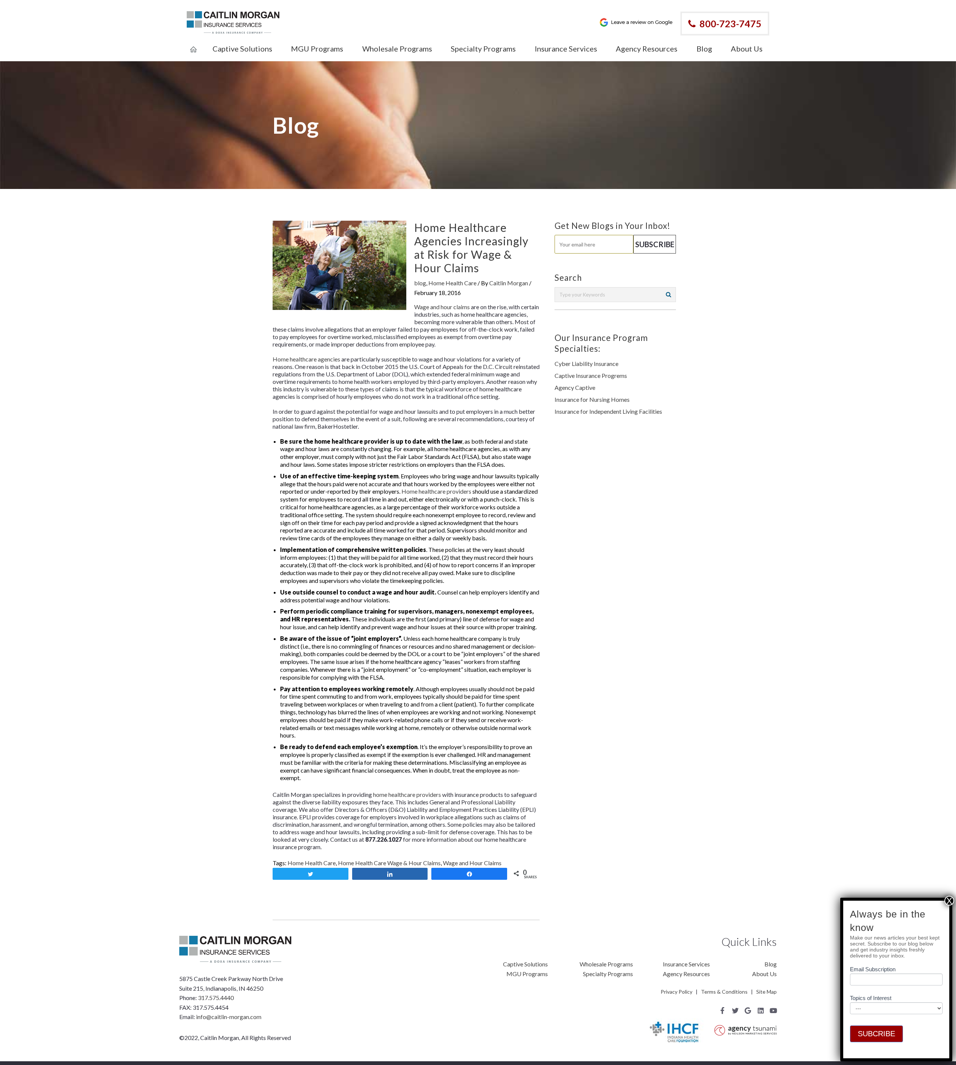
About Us (764, 973)
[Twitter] (735, 1010)
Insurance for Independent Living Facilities (608, 411)
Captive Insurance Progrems (591, 375)
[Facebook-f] (722, 1010)
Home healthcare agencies (306, 359)
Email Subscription (873, 969)
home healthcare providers (407, 794)
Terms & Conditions (724, 991)
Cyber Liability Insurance (586, 363)
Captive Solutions (525, 964)
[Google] (748, 1010)
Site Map (766, 991)
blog (420, 282)
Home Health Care (452, 282)
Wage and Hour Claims (472, 862)
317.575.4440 (216, 997)
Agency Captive (575, 387)
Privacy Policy (676, 991)
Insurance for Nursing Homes (592, 399)
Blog (770, 964)
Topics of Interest (870, 998)
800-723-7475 (730, 23)
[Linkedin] (760, 1010)
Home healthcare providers (436, 491)
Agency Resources (686, 973)
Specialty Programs (608, 973)
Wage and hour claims (442, 306)
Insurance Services (686, 964)
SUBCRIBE (876, 1034)
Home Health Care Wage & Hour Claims (389, 862)
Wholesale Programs (606, 964)
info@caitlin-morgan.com (228, 1016)
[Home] (193, 44)
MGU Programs (527, 973)
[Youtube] (773, 1010)
